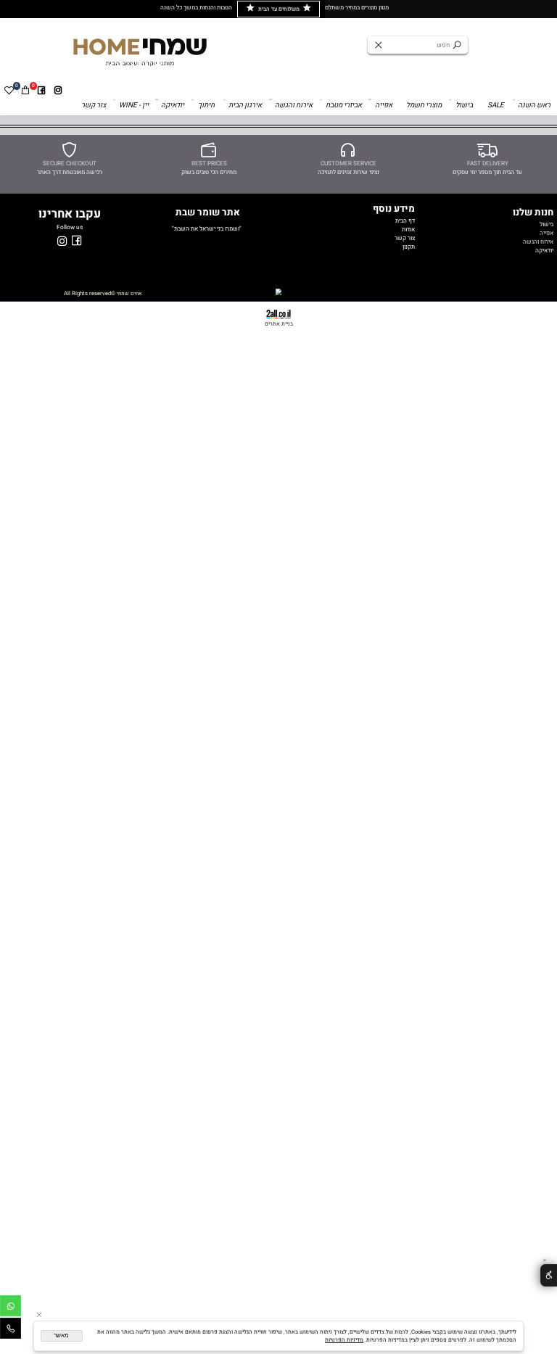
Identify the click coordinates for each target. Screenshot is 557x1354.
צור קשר (93, 105)
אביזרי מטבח (344, 105)
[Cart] (24, 90)
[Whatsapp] (10, 1307)
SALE (495, 105)
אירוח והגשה (294, 105)
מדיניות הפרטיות (344, 1340)
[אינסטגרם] (58, 90)
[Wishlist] (8, 90)
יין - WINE (134, 105)
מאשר (61, 1335)
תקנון (409, 246)
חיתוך (206, 105)
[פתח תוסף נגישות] (548, 1275)
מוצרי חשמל (424, 105)
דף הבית (405, 220)
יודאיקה (172, 105)
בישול (464, 105)
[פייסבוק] (41, 90)
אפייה (383, 105)
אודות (408, 229)
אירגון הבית (245, 105)
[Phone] (10, 1330)
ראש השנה (534, 105)
